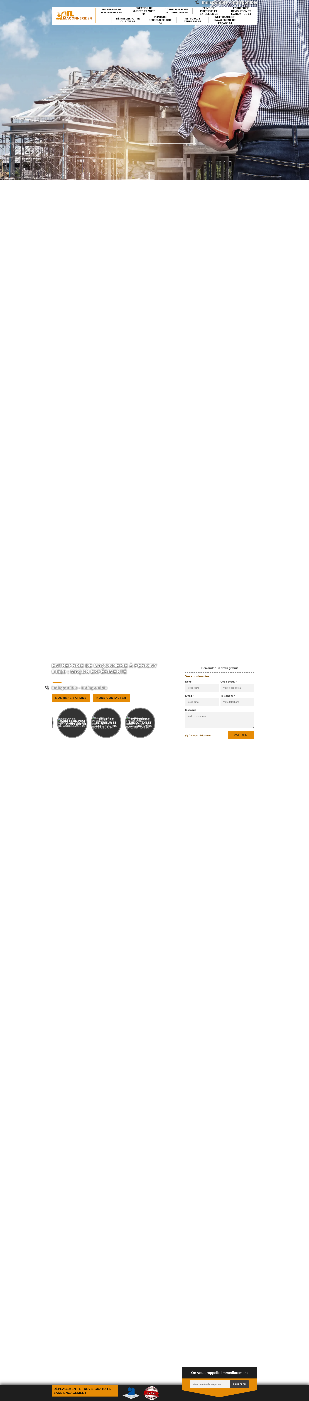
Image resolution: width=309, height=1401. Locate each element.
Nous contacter (111, 697)
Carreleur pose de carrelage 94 (176, 11)
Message (190, 709)
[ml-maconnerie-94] (73, 15)
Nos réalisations (71, 697)
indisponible (64, 687)
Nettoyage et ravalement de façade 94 (225, 20)
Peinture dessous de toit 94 (160, 20)
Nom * (188, 681)
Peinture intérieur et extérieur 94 (209, 11)
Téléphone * (227, 695)
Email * (189, 695)
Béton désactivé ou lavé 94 (128, 20)
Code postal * (228, 681)
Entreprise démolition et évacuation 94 (241, 11)
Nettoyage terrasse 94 (192, 20)
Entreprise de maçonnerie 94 (111, 11)
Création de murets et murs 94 (144, 11)
